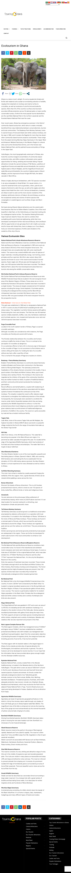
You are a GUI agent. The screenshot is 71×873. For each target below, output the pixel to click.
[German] (59, 2)
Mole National (6, 303)
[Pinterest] (11, 53)
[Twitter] (7, 53)
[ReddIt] (24, 53)
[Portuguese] (63, 2)
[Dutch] (51, 2)
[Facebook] (3, 53)
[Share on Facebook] (4, 93)
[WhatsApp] (16, 53)
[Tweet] (15, 93)
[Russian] (66, 2)
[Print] (29, 53)
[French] (56, 2)
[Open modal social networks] (28, 93)
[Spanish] (68, 2)
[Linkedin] (20, 53)
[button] (66, 38)
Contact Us (12, 822)
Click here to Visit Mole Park (21, 303)
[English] (54, 2)
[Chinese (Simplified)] (49, 2)
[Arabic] (47, 2)
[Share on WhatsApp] (22, 93)
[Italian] (61, 2)
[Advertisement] (49, 14)
